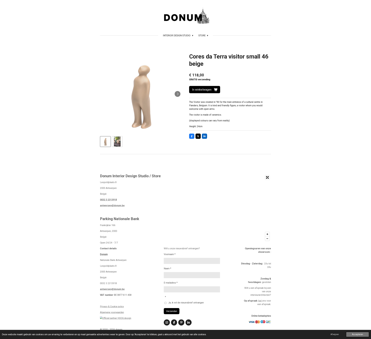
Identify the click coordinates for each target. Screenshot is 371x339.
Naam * (167, 268)
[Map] (233, 208)
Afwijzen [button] (335, 334)
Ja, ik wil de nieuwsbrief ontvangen (186, 302)
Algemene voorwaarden (112, 312)
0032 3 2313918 (108, 199)
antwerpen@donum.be (112, 205)
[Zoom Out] (267, 238)
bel (260, 300)
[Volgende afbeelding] (177, 94)
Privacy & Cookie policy (112, 306)
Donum (104, 254)
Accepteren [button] (357, 334)
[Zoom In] (267, 234)
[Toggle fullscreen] (267, 177)
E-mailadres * (171, 282)
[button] (105, 141)
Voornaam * (170, 254)
